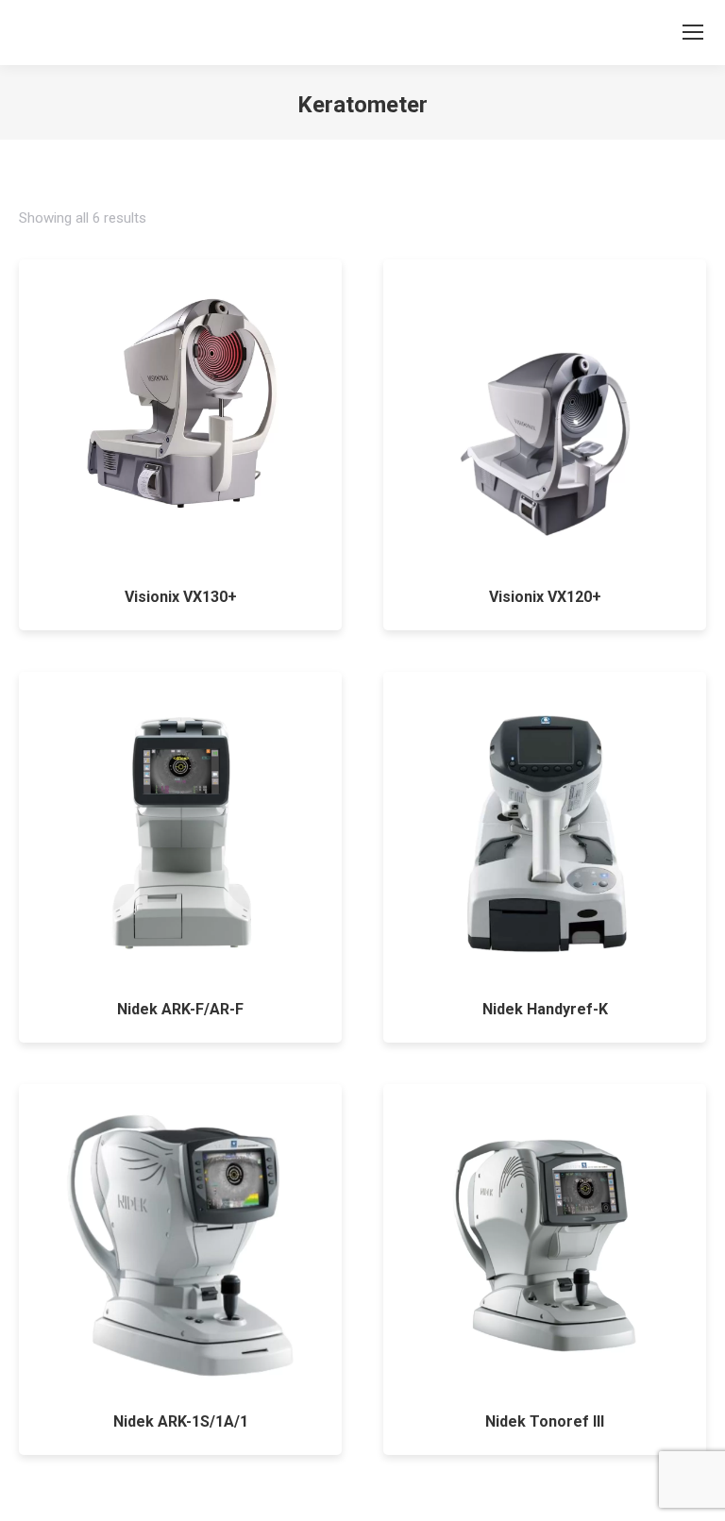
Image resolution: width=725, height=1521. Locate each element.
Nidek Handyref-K (545, 1009)
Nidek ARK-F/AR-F (180, 1009)
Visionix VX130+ (181, 597)
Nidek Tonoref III (544, 1421)
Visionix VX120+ (545, 597)
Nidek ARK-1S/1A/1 (180, 1421)
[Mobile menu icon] (693, 32)
